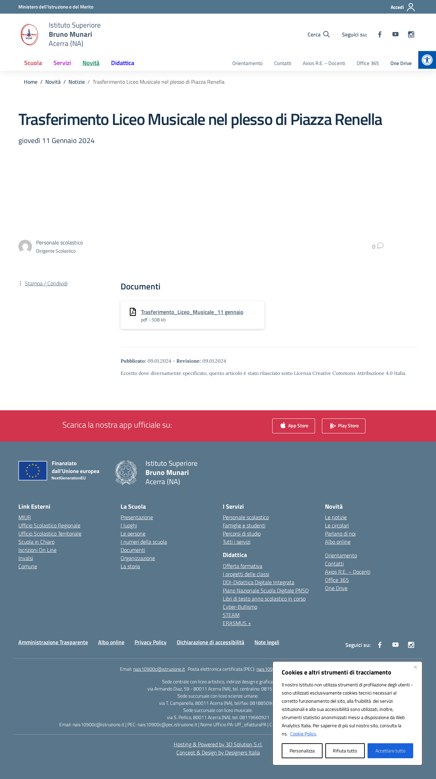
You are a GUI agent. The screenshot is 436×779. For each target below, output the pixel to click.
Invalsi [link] (25, 558)
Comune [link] (27, 566)
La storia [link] (130, 566)
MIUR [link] (24, 517)
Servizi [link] (62, 62)
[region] (347, 713)
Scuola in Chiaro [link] (36, 542)
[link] (427, 60)
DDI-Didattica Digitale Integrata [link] (258, 582)
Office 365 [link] (368, 63)
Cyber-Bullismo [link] (240, 607)
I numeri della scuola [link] (144, 542)
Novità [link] (90, 62)
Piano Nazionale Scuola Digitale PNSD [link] (266, 590)
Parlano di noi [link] (340, 533)
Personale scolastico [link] (246, 517)
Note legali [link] (266, 642)
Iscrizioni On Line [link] (37, 550)
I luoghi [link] (129, 525)
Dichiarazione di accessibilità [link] (210, 642)
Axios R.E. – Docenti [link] (324, 63)
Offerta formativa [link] (242, 566)
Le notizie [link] (336, 517)
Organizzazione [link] (138, 558)
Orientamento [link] (247, 63)
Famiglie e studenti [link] (244, 525)
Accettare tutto (390, 750)
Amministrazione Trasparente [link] (53, 642)
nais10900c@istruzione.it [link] (159, 668)
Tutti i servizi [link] (236, 542)
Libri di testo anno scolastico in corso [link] (264, 598)
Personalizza (302, 750)
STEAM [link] (231, 615)
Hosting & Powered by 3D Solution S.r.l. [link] (218, 744)
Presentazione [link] (137, 517)
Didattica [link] (122, 62)
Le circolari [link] (337, 525)
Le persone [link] (133, 533)
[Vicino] (415, 667)
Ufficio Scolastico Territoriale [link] (49, 533)
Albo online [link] (338, 542)
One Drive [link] (401, 63)
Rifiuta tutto (345, 750)
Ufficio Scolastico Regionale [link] (49, 525)
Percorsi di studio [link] (242, 533)
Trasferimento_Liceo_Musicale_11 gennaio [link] (192, 312)
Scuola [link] (33, 62)
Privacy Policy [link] (151, 642)
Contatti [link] (282, 63)
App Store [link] (297, 425)
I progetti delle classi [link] (246, 574)
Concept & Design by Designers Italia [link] (218, 752)
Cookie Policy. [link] (303, 733)
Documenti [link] (133, 550)
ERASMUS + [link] (237, 623)
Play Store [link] (348, 425)
